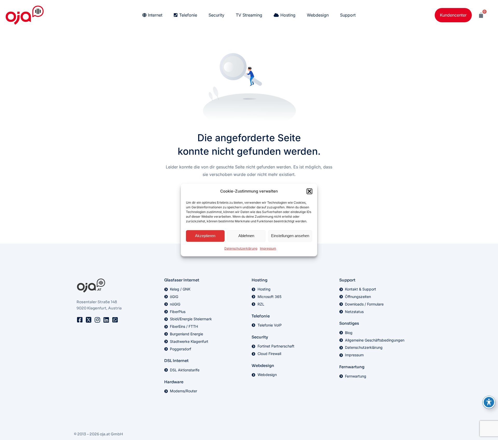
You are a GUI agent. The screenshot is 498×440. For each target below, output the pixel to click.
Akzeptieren (205, 236)
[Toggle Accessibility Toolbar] (489, 402)
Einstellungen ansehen (290, 236)
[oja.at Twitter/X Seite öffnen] (88, 320)
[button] (309, 191)
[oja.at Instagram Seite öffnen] (97, 320)
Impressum (268, 248)
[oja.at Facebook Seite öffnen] (80, 320)
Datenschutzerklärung (240, 248)
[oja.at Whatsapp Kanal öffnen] (115, 320)
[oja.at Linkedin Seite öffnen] (106, 320)
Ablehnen (246, 236)
